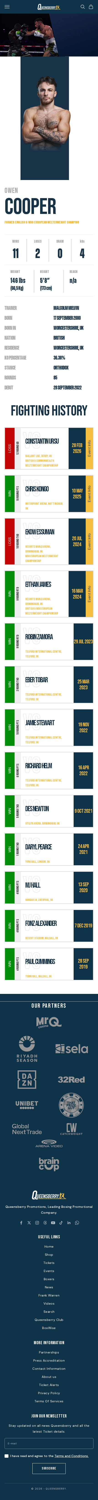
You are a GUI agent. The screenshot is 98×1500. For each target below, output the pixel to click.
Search (49, 1312)
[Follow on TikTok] (61, 1222)
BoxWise (49, 1328)
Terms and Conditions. (71, 1456)
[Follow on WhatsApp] (77, 1222)
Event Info (89, 448)
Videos (49, 1303)
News (49, 1287)
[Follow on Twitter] (29, 1222)
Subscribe (49, 1468)
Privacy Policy (49, 1393)
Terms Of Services (49, 1401)
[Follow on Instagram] (37, 1222)
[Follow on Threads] (45, 1222)
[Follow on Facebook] (21, 1222)
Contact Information (49, 1369)
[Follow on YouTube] (53, 1222)
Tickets (49, 1263)
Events (49, 1271)
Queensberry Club (49, 1320)
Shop (49, 1255)
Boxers (49, 1279)
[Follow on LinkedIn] (69, 1222)
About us (49, 1377)
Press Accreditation (49, 1360)
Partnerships (49, 1352)
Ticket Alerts (49, 1385)
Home (49, 1246)
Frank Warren (49, 1295)
